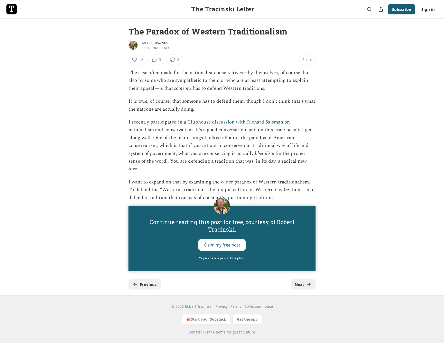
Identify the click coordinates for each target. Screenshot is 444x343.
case (142, 72)
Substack (196, 332)
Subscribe (401, 9)
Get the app (247, 319)
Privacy (222, 306)
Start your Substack (208, 319)
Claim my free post (222, 245)
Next (299, 284)
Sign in (428, 9)
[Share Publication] (381, 9)
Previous (148, 284)
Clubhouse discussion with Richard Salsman (235, 122)
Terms (236, 306)
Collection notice (258, 306)
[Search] (369, 9)
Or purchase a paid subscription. (222, 258)
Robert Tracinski (154, 43)
